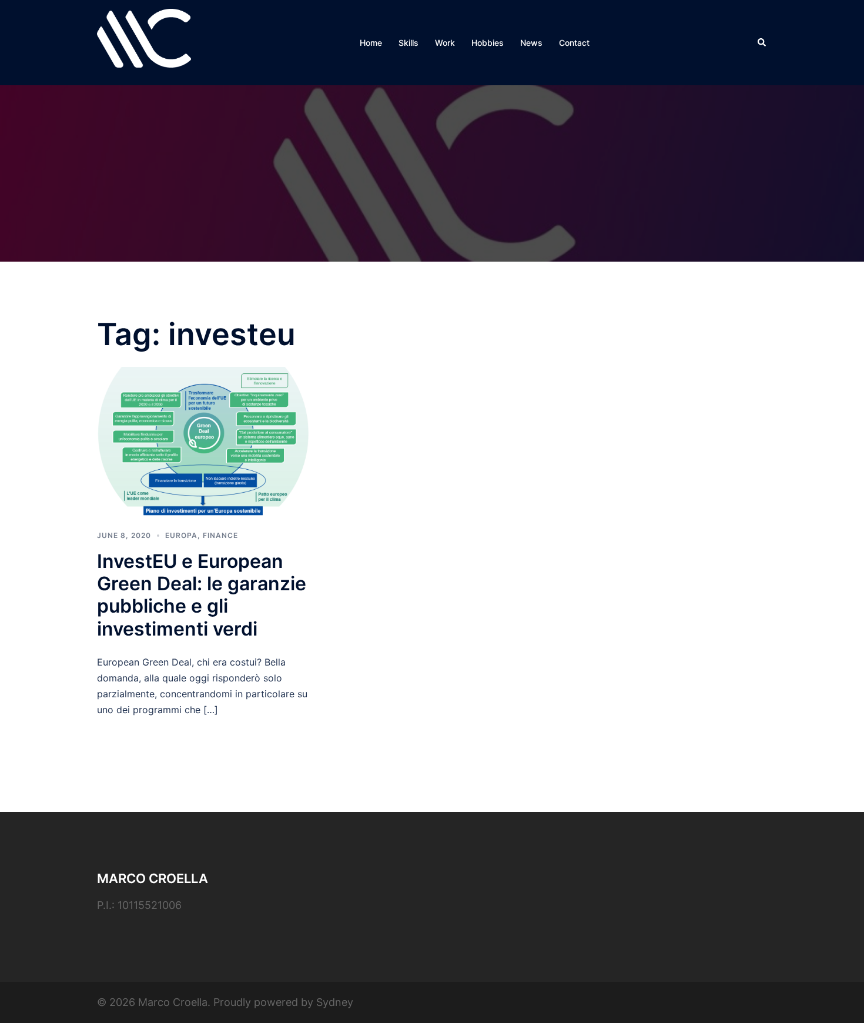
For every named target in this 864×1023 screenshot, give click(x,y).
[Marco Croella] (144, 41)
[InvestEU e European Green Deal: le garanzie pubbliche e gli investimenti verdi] (203, 440)
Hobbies (487, 43)
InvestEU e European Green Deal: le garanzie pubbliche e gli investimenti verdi (201, 595)
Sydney (334, 1002)
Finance (220, 535)
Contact (574, 43)
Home (371, 43)
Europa (181, 535)
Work (445, 43)
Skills (408, 43)
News (531, 43)
